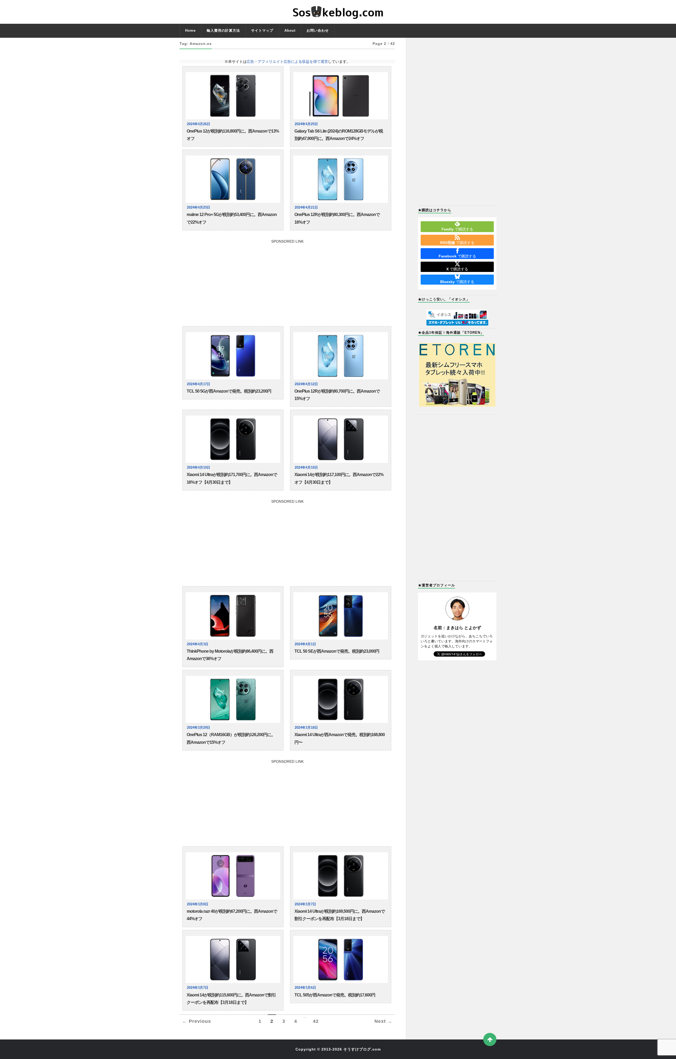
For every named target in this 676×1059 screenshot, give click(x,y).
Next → (383, 1021)
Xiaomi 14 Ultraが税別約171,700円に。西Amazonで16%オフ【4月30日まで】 (232, 478)
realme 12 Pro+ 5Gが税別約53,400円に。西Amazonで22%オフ (232, 218)
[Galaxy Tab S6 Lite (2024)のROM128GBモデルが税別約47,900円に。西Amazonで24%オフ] (340, 95)
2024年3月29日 (198, 727)
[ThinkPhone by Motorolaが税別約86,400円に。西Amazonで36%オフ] (233, 615)
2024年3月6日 (305, 988)
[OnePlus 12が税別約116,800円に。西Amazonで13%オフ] (233, 95)
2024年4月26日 (198, 124)
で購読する (457, 229)
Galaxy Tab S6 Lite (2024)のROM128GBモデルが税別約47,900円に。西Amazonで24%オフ (338, 135)
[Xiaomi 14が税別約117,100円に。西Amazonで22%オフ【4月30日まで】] (340, 439)
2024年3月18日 (306, 727)
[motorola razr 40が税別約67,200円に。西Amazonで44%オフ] (233, 876)
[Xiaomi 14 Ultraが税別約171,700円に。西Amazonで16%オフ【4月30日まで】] (233, 439)
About (289, 30)
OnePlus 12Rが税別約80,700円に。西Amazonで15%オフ (337, 395)
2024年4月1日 (305, 644)
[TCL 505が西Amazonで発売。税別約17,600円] (340, 959)
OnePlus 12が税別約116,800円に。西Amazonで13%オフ (233, 135)
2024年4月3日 (197, 644)
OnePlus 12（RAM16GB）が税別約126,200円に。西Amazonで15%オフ (231, 738)
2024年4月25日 (306, 124)
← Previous (196, 1021)
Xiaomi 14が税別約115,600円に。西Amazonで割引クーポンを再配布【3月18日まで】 (231, 999)
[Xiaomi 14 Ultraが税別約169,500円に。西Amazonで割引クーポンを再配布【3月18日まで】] (340, 876)
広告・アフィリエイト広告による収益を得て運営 (287, 61)
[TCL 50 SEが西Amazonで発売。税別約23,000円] (340, 615)
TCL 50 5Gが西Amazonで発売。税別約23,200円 (229, 391)
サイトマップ (262, 30)
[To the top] (489, 1039)
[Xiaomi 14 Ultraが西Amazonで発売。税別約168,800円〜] (340, 699)
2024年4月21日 (306, 207)
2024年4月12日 (306, 384)
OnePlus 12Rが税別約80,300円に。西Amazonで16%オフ (337, 218)
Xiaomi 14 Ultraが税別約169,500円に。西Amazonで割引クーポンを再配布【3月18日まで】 (339, 915)
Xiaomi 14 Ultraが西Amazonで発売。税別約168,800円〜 (339, 738)
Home (190, 30)
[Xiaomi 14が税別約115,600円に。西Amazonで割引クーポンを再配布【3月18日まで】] (233, 959)
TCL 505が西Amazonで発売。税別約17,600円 (334, 995)
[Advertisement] (287, 280)
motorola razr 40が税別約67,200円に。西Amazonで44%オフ (232, 915)
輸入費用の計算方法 (223, 30)
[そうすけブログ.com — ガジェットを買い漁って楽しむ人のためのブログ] (338, 12)
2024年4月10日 (198, 467)
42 (316, 1021)
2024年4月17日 (198, 384)
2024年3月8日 (197, 904)
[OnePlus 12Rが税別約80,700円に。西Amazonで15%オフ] (340, 355)
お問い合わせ (318, 30)
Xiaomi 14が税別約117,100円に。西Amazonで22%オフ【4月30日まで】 (338, 478)
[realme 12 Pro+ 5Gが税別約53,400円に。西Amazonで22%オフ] (233, 179)
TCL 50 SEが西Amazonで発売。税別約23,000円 (336, 651)
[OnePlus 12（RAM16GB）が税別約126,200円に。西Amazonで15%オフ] (233, 699)
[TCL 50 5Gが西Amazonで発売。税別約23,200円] (233, 355)
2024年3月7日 (305, 904)
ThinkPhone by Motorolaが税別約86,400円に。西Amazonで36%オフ (230, 655)
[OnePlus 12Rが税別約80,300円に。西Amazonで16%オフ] (340, 179)
